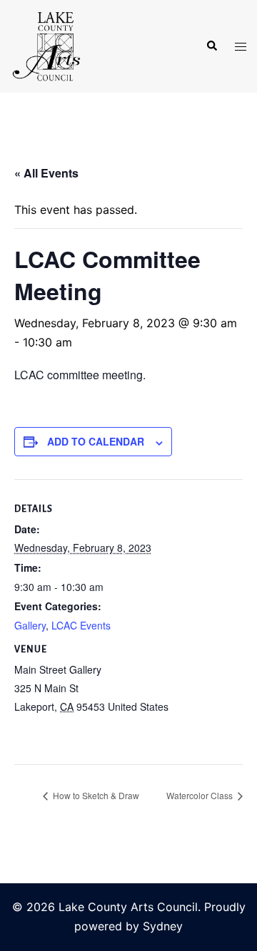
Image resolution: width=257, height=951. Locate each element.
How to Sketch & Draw (95, 795)
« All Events (46, 173)
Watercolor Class (200, 795)
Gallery (30, 625)
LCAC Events (81, 625)
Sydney (163, 926)
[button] (211, 46)
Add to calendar (95, 441)
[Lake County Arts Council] (46, 45)
